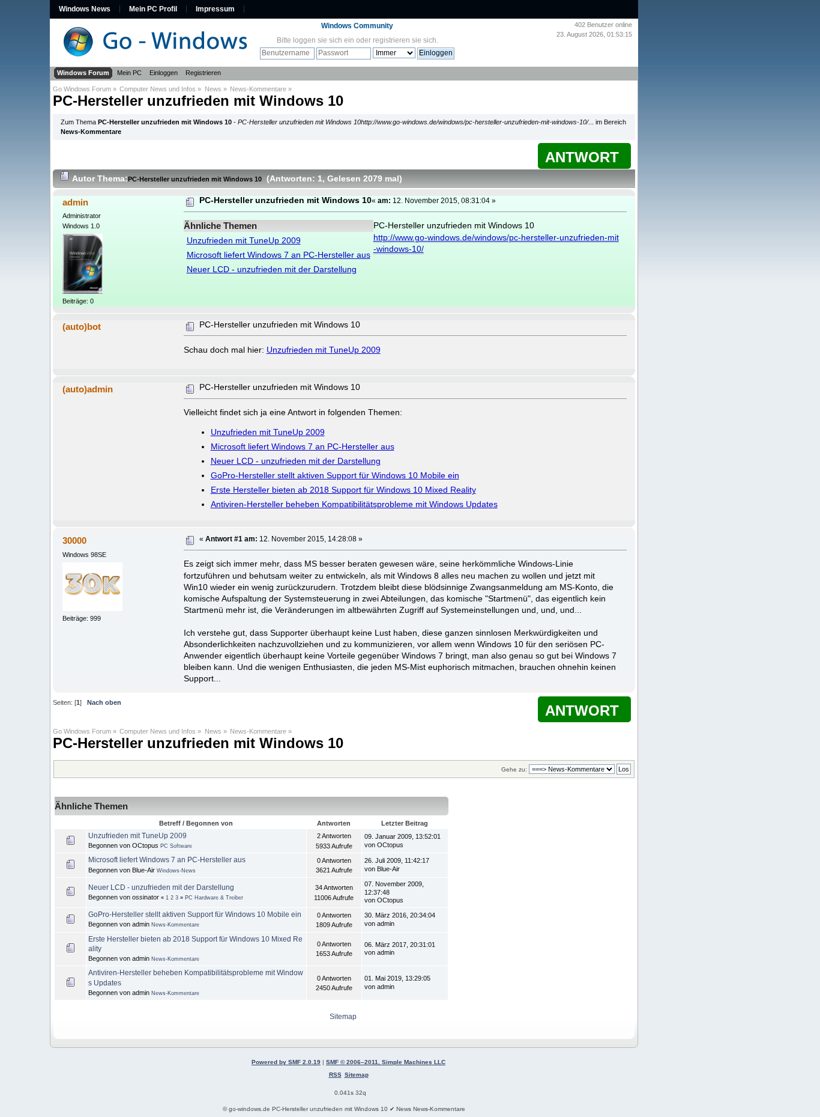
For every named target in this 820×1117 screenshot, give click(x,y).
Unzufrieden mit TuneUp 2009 (244, 240)
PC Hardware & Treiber (214, 898)
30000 (74, 540)
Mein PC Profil (153, 9)
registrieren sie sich (404, 40)
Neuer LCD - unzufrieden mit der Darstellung (272, 269)
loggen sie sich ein (323, 40)
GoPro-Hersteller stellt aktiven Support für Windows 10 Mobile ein (335, 475)
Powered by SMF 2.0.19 (286, 1062)
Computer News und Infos (157, 89)
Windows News (84, 9)
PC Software (176, 846)
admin (75, 202)
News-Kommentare (258, 89)
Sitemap (343, 1016)
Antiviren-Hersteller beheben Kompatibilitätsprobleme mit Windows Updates (354, 504)
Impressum (215, 9)
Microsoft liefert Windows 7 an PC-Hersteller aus (278, 255)
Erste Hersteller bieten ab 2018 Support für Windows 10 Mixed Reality (343, 490)
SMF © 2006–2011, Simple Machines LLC (385, 1062)
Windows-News (176, 871)
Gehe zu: (514, 769)
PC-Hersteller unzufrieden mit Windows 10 (198, 101)
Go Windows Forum (82, 89)
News (213, 89)
